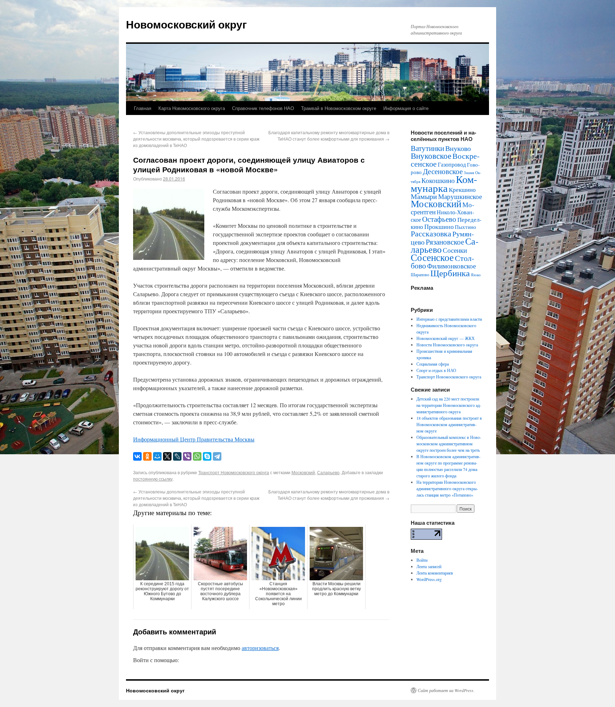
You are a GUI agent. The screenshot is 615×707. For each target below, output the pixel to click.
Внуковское (431, 155)
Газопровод (452, 164)
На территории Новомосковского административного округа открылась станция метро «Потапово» (447, 488)
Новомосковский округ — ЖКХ (445, 338)
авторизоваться (260, 647)
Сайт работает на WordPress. (446, 690)
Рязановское (445, 242)
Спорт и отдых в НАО (436, 370)
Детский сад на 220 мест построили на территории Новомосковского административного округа (448, 405)
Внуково (458, 148)
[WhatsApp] (197, 456)
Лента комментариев (434, 573)
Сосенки (455, 250)
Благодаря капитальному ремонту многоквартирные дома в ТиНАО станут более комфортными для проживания (328, 135)
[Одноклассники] (147, 456)
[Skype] (207, 456)
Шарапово (420, 274)
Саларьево (328, 472)
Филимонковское (451, 265)
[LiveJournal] (177, 456)
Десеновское (443, 171)
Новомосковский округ (186, 24)
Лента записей (428, 566)
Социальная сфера (432, 364)
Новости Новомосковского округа (447, 344)
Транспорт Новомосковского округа (233, 472)
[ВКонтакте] (137, 456)
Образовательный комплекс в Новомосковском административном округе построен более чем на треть (448, 443)
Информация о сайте (406, 108)
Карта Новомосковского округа (191, 108)
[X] (167, 456)
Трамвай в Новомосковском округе (338, 108)
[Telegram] (217, 456)
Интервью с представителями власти (449, 319)
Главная (142, 108)
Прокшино (439, 226)
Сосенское (432, 257)
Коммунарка (444, 183)
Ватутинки (427, 148)
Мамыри (424, 196)
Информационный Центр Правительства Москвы (193, 439)
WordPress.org (429, 579)
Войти (421, 560)
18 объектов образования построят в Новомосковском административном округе (449, 424)
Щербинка (450, 273)
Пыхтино (465, 226)
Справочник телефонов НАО (263, 108)
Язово (476, 274)
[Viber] (187, 456)
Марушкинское (460, 196)
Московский (303, 472)
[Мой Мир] (157, 456)
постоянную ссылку (153, 479)
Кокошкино (438, 180)
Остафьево (439, 219)
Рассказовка (431, 233)
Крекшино (462, 189)
